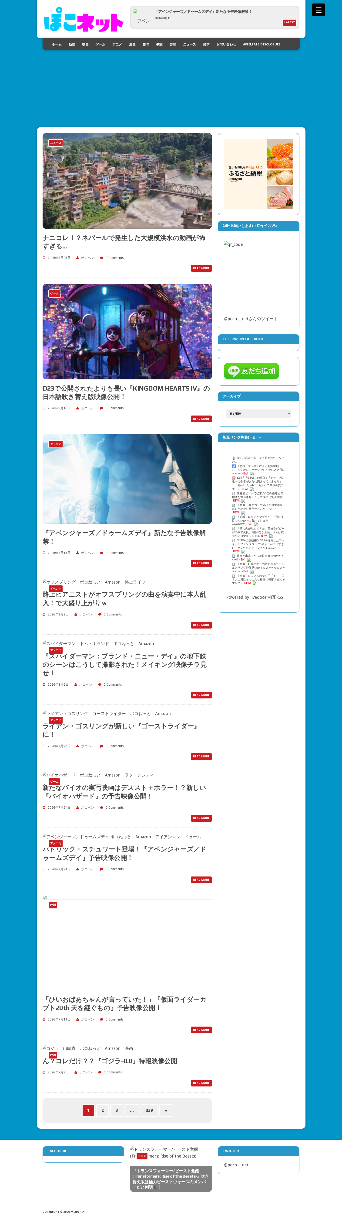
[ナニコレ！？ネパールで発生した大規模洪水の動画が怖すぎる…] (127, 225)
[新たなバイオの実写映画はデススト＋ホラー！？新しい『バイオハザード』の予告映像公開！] (98, 775)
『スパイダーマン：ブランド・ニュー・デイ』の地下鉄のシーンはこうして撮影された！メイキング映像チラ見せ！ (125, 664)
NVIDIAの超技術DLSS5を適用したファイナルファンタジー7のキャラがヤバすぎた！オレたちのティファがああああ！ (258, 544)
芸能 (173, 44)
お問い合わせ (226, 44)
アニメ (117, 44)
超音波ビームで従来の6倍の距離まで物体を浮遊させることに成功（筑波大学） (258, 495)
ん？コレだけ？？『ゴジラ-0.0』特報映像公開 (110, 1061)
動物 (72, 44)
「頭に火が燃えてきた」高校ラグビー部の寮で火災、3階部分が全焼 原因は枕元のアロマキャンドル (258, 532)
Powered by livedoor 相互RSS (254, 597)
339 (149, 1110)
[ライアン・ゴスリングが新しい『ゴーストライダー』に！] (107, 713)
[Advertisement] (171, 83)
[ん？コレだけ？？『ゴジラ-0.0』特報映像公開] (88, 1048)
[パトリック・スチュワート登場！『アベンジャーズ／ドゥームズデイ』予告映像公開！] (122, 836)
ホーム (57, 44)
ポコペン (87, 258)
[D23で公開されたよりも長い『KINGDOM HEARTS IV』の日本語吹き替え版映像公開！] (127, 375)
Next (198, 1159)
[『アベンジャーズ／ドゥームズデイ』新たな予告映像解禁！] (127, 520)
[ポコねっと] (83, 19)
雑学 (206, 44)
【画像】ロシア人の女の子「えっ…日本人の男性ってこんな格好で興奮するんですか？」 (258, 579)
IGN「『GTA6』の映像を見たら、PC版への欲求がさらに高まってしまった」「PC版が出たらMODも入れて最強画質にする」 (258, 483)
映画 (85, 44)
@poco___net (236, 1164)
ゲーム (100, 44)
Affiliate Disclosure (262, 44)
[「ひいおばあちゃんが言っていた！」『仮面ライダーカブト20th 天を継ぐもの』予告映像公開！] (127, 986)
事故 (159, 44)
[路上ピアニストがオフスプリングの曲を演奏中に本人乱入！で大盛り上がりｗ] (94, 582)
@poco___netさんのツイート (251, 318)
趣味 (146, 44)
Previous (188, 1159)
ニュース (189, 44)
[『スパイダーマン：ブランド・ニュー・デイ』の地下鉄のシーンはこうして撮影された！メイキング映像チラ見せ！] (98, 643)
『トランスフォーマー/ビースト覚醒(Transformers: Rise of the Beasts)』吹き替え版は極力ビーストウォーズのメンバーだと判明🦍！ (170, 1178)
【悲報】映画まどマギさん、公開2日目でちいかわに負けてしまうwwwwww (257, 520)
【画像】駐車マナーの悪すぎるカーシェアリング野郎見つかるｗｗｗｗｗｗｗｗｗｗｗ (258, 567)
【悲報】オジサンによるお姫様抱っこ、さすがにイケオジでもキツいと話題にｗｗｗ (258, 469)
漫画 (132, 44)
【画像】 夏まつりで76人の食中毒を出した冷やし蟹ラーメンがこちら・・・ (257, 506)
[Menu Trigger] (318, 9)
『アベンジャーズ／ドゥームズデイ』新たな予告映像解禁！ (203, 11)
